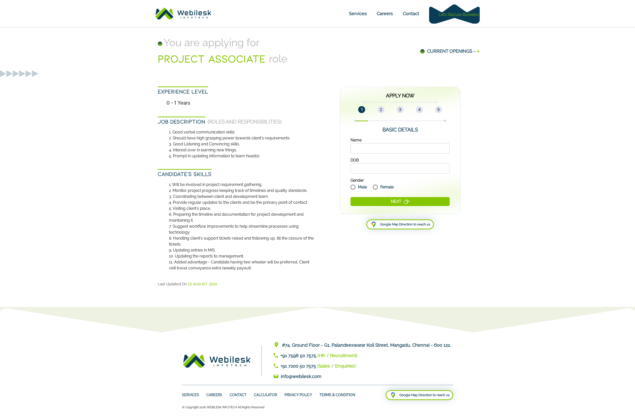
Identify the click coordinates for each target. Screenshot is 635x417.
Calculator (265, 395)
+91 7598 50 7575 (298, 355)
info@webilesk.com (301, 376)
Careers (385, 13)
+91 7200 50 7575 (298, 366)
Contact (411, 13)
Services (358, 13)
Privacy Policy (298, 395)
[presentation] (400, 148)
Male (362, 187)
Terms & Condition (337, 395)
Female (387, 187)
